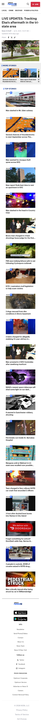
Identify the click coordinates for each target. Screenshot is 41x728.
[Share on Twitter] (11, 37)
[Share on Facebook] (8, 37)
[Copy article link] (15, 37)
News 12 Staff (6, 31)
